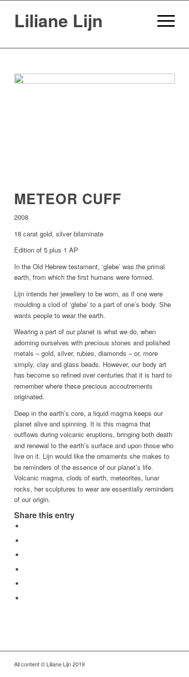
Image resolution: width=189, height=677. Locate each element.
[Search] (137, 21)
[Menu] (161, 21)
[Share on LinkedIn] (26, 583)
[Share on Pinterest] (26, 569)
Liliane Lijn (58, 20)
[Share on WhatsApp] (26, 555)
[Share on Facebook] (26, 526)
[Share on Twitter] (26, 540)
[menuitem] (137, 21)
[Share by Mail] (26, 598)
